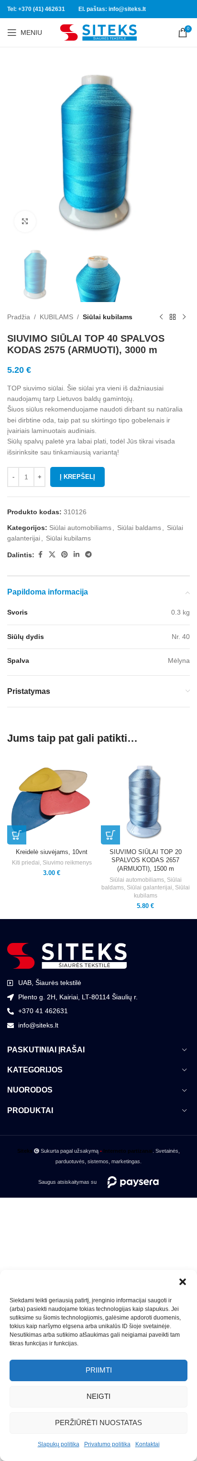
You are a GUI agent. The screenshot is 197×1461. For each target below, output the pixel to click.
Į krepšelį (77, 476)
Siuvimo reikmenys (67, 862)
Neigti (98, 1396)
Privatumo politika (107, 1444)
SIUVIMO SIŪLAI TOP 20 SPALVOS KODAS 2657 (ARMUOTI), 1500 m (145, 860)
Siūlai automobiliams (80, 527)
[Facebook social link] (40, 554)
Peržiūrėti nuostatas (98, 1422)
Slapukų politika (58, 1444)
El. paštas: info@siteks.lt (112, 9)
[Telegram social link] (88, 554)
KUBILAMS (56, 317)
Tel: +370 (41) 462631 (36, 9)
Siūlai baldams (139, 527)
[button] (182, 1282)
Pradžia (18, 317)
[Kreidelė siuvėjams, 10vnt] (51, 800)
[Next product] (184, 317)
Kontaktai (147, 1444)
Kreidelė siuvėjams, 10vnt (52, 852)
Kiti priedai (26, 862)
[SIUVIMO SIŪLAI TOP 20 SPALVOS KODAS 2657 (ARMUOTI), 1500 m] (145, 800)
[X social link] (52, 554)
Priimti (99, 1370)
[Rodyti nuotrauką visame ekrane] (25, 221)
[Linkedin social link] (76, 554)
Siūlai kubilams (107, 317)
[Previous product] (161, 317)
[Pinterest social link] (64, 554)
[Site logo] (98, 32)
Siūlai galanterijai (149, 887)
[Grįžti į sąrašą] (172, 317)
